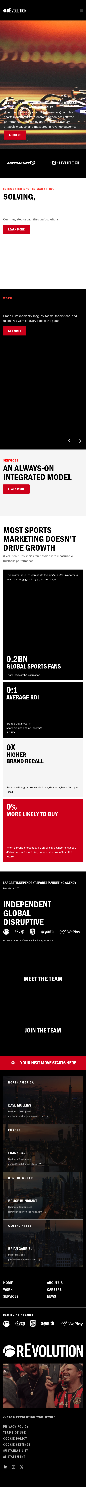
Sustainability (15, 1450)
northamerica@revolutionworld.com (26, 1116)
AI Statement (14, 1456)
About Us (55, 1282)
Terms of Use (14, 1432)
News (51, 1296)
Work (8, 1289)
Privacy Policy (16, 1426)
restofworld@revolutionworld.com (25, 1211)
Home (8, 1282)
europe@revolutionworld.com (23, 1164)
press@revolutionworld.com (22, 1259)
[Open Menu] (81, 10)
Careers (54, 1289)
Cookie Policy (15, 1438)
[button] (69, 440)
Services (10, 1296)
